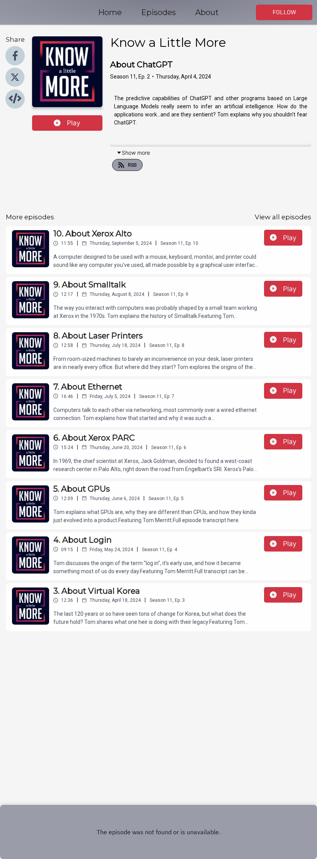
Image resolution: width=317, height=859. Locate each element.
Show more (136, 152)
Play (73, 123)
